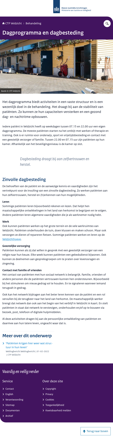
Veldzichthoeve (11, 239)
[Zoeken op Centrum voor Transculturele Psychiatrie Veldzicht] (107, 23)
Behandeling (33, 23)
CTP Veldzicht (13, 23)
